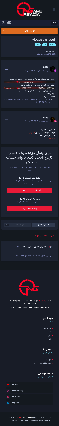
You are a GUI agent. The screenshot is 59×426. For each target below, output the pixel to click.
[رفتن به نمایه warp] (52, 119)
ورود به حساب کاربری (29, 208)
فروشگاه (48, 359)
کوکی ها (14, 420)
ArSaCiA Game (27, 418)
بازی (50, 339)
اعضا (38, 54)
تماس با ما (24, 420)
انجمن (49, 332)
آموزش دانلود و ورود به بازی (42, 363)
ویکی (49, 335)
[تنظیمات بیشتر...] (7, 69)
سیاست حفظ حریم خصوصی (40, 420)
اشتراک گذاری (43, 224)
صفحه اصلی (47, 328)
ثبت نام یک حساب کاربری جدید (29, 190)
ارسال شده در (36, 70)
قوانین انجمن (29, 30)
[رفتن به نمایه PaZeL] (52, 69)
